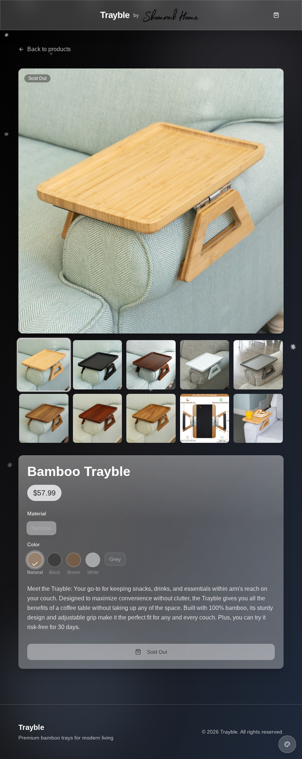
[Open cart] (276, 15)
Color (33, 544)
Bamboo (41, 528)
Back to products (49, 49)
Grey (115, 559)
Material (36, 513)
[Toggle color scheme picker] (287, 744)
